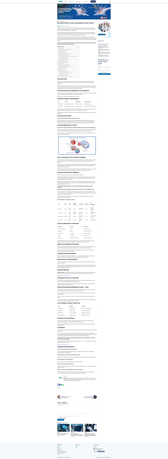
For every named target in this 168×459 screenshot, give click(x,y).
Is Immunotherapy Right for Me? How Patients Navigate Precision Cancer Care (103, 56)
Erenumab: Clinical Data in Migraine (63, 55)
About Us (71, 1)
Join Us (93, 1)
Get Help (95, 447)
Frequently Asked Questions (63, 70)
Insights (86, 1)
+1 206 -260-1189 (98, 449)
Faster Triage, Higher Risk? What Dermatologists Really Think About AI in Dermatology (103, 47)
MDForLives (82, 341)
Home (65, 1)
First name (99, 66)
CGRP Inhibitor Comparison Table (64, 57)
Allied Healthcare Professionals (62, 451)
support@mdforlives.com (99, 448)
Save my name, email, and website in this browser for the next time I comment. (68, 416)
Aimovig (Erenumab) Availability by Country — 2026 (66, 65)
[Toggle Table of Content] (77, 47)
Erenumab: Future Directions (63, 68)
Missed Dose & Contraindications (63, 62)
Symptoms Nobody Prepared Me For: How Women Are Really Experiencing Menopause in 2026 (104, 53)
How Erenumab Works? (61, 51)
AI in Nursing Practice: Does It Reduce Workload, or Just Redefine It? (103, 44)
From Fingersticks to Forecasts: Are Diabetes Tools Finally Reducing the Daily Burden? (104, 50)
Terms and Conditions (67, 457)
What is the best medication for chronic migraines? (66, 76)
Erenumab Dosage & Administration (63, 50)
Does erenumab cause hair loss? (64, 75)
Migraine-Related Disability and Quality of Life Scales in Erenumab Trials (69, 56)
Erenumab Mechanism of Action (62, 52)
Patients (58, 454)
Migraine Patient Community (64, 344)
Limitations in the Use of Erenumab (64, 64)
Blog (76, 447)
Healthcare (59, 432)
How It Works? (59, 448)
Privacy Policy (61, 457)
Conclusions (60, 69)
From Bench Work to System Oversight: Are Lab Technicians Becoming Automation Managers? (91, 434)
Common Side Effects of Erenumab (63, 58)
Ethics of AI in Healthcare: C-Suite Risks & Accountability (63, 434)
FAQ (58, 457)
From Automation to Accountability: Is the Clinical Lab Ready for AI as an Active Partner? (77, 434)
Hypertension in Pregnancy (67, 275)
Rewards (58, 449)
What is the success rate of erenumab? (65, 71)
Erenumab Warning (61, 63)
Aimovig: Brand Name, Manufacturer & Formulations (65, 49)
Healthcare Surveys (60, 450)
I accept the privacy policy (103, 72)
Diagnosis (72, 432)
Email (99, 69)
